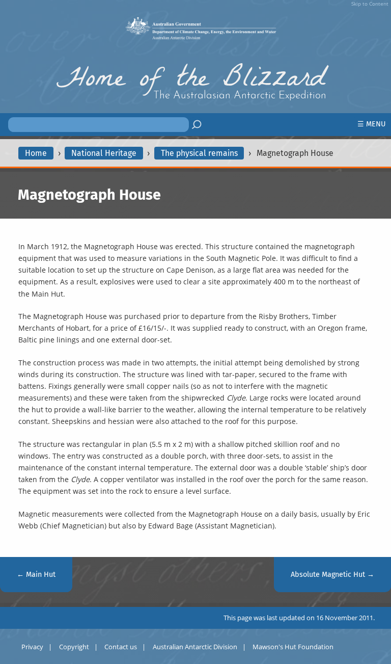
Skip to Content (369, 3)
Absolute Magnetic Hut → (332, 574)
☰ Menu (371, 124)
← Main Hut (36, 574)
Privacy (32, 646)
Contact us (120, 646)
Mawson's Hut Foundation (293, 646)
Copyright (74, 646)
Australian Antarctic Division (195, 646)
